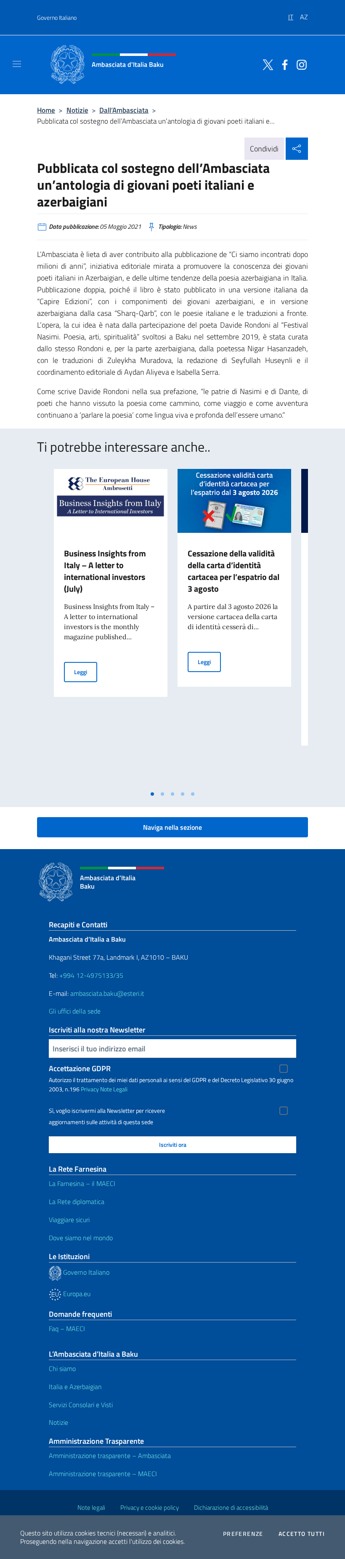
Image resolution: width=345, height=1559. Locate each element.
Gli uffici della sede (75, 1011)
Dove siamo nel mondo (81, 1238)
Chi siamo (62, 1368)
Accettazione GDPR (80, 1068)
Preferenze (243, 1534)
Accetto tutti (302, 1534)
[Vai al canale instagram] (299, 64)
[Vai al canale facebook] (282, 64)
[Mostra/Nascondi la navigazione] (17, 64)
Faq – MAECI (67, 1328)
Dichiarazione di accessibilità (231, 1507)
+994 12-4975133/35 (90, 975)
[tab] (152, 794)
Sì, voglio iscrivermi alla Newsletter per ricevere (107, 1110)
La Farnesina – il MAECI (82, 1183)
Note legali (91, 1507)
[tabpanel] (110, 627)
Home (46, 110)
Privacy (90, 1089)
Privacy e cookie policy (149, 1507)
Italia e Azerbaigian (75, 1387)
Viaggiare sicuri (69, 1220)
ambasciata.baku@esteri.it (107, 993)
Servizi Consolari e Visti (81, 1405)
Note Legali (113, 1089)
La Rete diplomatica (76, 1201)
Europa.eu (75, 1294)
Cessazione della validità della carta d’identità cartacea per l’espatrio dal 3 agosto (233, 571)
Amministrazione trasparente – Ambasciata (110, 1455)
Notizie (77, 110)
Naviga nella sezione (172, 827)
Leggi (85, 671)
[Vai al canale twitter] (265, 64)
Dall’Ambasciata (124, 110)
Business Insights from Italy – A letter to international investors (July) (105, 571)
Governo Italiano (57, 17)
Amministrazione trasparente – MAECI (103, 1474)
